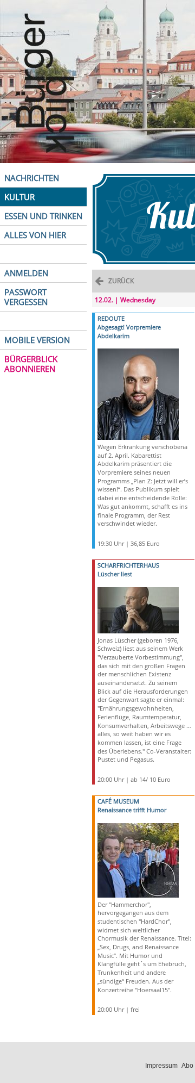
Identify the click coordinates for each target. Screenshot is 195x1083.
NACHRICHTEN (31, 177)
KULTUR (19, 196)
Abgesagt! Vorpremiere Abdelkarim (129, 331)
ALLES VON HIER (35, 234)
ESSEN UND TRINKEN (43, 215)
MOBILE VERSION (37, 339)
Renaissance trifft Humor (132, 810)
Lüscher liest (115, 574)
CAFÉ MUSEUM (118, 801)
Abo (187, 1065)
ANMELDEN (26, 272)
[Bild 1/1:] (138, 393)
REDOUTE (111, 318)
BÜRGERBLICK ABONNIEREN (30, 363)
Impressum (161, 1065)
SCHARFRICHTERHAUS (128, 565)
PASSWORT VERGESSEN (26, 297)
